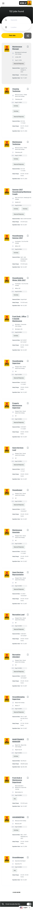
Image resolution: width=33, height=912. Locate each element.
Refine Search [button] (27, 36)
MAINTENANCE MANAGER (18, 740)
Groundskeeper (18, 857)
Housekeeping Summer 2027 (17, 237)
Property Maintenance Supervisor (17, 405)
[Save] (28, 46)
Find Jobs (12, 35)
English (25, 907)
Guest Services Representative (18, 573)
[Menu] (3, 3)
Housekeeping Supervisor (17, 362)
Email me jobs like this (13, 904)
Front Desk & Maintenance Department (17, 780)
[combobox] (25, 907)
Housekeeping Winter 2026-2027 (19, 279)
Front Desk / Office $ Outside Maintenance (19, 319)
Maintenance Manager (17, 48)
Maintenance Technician (17, 143)
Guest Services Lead (17, 449)
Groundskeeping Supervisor (18, 698)
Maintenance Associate (17, 531)
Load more (16, 892)
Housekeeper (17, 490)
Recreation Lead (18, 615)
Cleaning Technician (16, 90)
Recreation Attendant (16, 656)
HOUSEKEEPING (18, 817)
